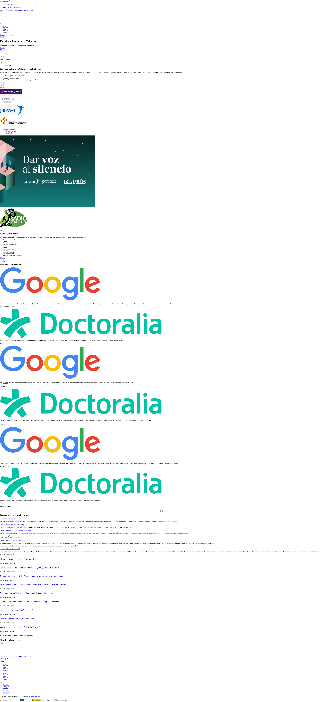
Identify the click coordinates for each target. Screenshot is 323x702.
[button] (7, 518)
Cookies (5, 688)
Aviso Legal (6, 686)
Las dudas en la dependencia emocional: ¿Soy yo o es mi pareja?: (29, 568)
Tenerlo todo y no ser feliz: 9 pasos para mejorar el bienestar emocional (31, 576)
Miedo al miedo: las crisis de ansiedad (17, 559)
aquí (62, 521)
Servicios (5, 27)
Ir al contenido (4, 1)
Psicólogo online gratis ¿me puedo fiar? (17, 619)
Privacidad (6, 685)
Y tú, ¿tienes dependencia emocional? (17, 636)
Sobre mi (5, 30)
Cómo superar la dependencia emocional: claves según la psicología (30, 602)
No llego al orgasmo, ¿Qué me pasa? (16, 610)
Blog (4, 29)
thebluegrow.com (35, 696)
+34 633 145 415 (8, 4)
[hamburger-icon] (0, 23)
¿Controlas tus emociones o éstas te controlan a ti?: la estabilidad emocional (34, 585)
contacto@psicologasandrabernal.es (12, 7)
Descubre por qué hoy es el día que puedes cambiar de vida (26, 593)
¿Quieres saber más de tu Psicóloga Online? (20, 627)
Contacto (5, 32)
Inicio (4, 26)
